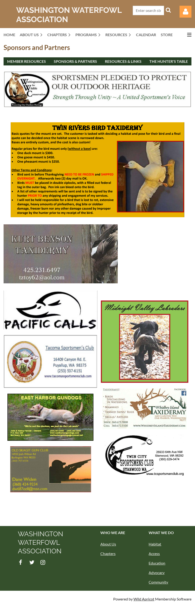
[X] (31, 562)
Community (158, 582)
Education (157, 563)
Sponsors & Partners (75, 61)
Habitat (155, 544)
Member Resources (26, 61)
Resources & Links (123, 61)
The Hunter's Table (168, 61)
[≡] (184, 34)
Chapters (108, 553)
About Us (108, 544)
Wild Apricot (143, 599)
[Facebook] (20, 562)
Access (154, 553)
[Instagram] (43, 562)
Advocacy (157, 572)
